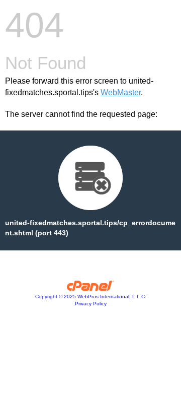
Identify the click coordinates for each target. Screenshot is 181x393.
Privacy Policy (91, 303)
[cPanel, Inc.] (91, 288)
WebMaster (121, 92)
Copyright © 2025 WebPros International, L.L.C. (90, 296)
